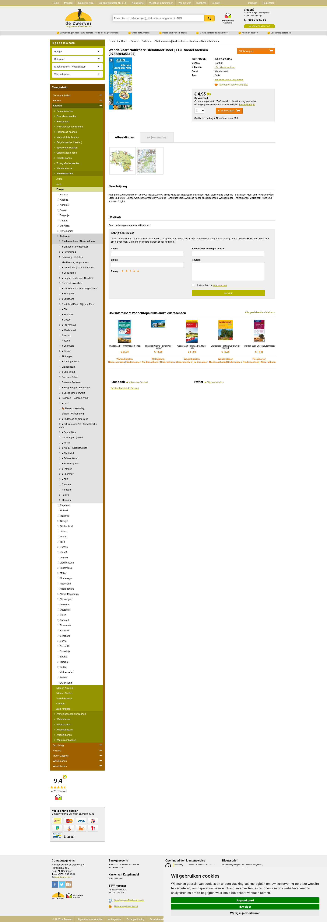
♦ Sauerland (67, 298)
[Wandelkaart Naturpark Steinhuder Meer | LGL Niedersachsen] (120, 83)
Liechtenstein (66, 562)
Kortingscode (114, 919)
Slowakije (64, 651)
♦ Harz (65, 403)
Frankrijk (64, 515)
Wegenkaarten (64, 734)
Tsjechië (64, 661)
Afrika (59, 178)
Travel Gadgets (61, 755)
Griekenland (66, 526)
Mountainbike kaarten (67, 137)
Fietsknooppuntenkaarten (69, 126)
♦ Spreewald (68, 371)
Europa (60, 189)
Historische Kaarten (66, 131)
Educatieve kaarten (66, 116)
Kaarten (57, 105)
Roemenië (65, 625)
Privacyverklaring (135, 919)
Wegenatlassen (64, 729)
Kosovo (63, 546)
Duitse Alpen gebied (72, 437)
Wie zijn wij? (184, 2)
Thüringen (66, 356)
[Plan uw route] (68, 884)
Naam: (114, 248)
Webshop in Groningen (161, 2)
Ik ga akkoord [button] (245, 900)
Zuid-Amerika (63, 708)
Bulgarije (64, 215)
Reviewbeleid (156, 919)
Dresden (66, 484)
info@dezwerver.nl (62, 876)
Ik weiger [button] (245, 906)
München (66, 499)
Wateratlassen (63, 719)
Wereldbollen (60, 766)
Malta (62, 572)
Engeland (64, 505)
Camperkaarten (64, 111)
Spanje (63, 656)
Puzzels (57, 750)
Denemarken (66, 230)
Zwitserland (65, 682)
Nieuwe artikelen (61, 95)
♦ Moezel (66, 319)
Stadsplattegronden (66, 152)
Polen (62, 614)
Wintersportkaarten (66, 739)
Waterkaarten (63, 724)
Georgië (63, 520)
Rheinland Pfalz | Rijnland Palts (77, 304)
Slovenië (64, 646)
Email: (114, 259)
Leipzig (65, 494)
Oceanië (60, 703)
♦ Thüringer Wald (70, 361)
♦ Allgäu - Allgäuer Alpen (74, 447)
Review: (196, 259)
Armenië (64, 204)
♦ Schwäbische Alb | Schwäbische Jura (78, 425)
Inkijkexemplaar (156, 137)
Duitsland (64, 236)
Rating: (115, 271)
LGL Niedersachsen (225, 67)
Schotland (64, 635)
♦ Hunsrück (67, 314)
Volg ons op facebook (139, 382)
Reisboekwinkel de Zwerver (125, 388)
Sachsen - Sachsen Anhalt (75, 397)
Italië (62, 541)
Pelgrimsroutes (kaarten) (69, 142)
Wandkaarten (60, 760)
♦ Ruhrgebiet (68, 293)
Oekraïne (64, 604)
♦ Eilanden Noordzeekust (74, 246)
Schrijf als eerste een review (229, 79)
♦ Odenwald (67, 345)
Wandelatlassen (64, 168)
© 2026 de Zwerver (62, 919)
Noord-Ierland (66, 588)
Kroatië (63, 552)
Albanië (63, 194)
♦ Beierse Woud (69, 458)
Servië (63, 640)
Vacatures (201, 2)
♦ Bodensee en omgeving (74, 418)
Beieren (65, 442)
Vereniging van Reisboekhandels (129, 900)
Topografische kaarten (67, 163)
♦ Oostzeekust (68, 272)
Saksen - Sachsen (71, 382)
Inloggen (252, 2)
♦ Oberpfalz (67, 473)
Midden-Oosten (64, 693)
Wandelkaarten (64, 173)
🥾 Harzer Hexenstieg (73, 408)
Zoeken (209, 18)
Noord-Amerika (64, 698)
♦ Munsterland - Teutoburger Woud (79, 288)
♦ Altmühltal (67, 453)
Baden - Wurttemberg (72, 413)
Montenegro (65, 578)
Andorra (63, 199)
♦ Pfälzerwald (68, 324)
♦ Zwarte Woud (69, 432)
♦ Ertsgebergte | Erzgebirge (75, 387)
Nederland (65, 583)
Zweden (63, 677)
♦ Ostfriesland (68, 251)
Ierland (63, 536)
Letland (63, 557)
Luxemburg (65, 567)
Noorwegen (65, 599)
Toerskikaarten (64, 157)
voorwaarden (220, 285)
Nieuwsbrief (138, 2)
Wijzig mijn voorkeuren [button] (245, 913)
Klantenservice (85, 2)
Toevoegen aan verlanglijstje (233, 85)
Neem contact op (261, 26)
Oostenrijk (64, 609)
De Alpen (64, 225)
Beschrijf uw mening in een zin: (208, 248)
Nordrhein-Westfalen (72, 283)
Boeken (57, 100)
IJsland (63, 531)
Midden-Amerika (64, 687)
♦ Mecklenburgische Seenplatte (77, 267)
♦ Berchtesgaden (70, 463)
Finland (63, 510)
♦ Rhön (65, 479)
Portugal (64, 620)
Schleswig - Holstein (72, 256)
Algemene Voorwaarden (90, 919)
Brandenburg (68, 366)
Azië (58, 183)
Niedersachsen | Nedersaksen (78, 241)
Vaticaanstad (66, 672)
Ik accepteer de (212, 285)
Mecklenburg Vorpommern (75, 262)
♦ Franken (66, 468)
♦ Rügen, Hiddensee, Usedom (77, 277)
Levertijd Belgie (247, 104)
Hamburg (66, 489)
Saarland (66, 335)
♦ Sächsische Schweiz (73, 392)
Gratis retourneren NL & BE (113, 2)
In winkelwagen (226, 110)
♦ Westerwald (68, 330)
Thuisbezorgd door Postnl (126, 906)
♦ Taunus (66, 350)
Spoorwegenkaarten (67, 147)
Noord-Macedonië (69, 593)
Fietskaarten (62, 121)
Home (56, 2)
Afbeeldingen (124, 137)
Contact (216, 2)
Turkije (63, 666)
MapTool (68, 2)
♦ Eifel (64, 309)
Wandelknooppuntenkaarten (71, 713)
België (63, 210)
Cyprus (63, 220)
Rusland (64, 630)
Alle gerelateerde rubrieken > (260, 312)
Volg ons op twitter (215, 382)
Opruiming (58, 745)
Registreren (268, 2)
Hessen (65, 340)
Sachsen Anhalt (69, 377)
